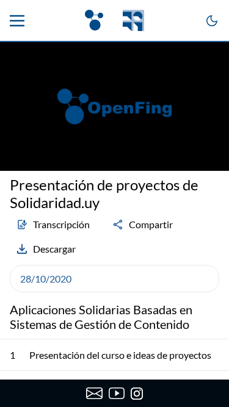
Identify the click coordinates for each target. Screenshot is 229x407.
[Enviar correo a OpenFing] (94, 393)
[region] (114, 106)
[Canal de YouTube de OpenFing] (117, 393)
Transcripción (61, 224)
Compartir (151, 224)
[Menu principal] (17, 21)
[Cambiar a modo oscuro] (212, 21)
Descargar (54, 248)
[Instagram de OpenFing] (137, 393)
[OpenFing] (114, 20)
